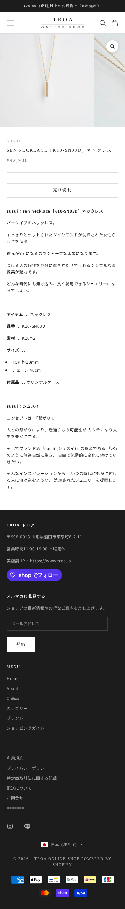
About (13, 688)
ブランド (15, 718)
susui (14, 141)
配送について (19, 788)
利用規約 (15, 758)
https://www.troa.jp (50, 560)
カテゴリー (17, 708)
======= (15, 807)
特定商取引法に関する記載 (32, 778)
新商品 (13, 698)
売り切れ (62, 190)
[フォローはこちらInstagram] (10, 826)
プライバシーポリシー (28, 768)
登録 (21, 644)
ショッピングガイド (25, 728)
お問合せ (15, 797)
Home (13, 678)
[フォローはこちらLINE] (27, 826)
